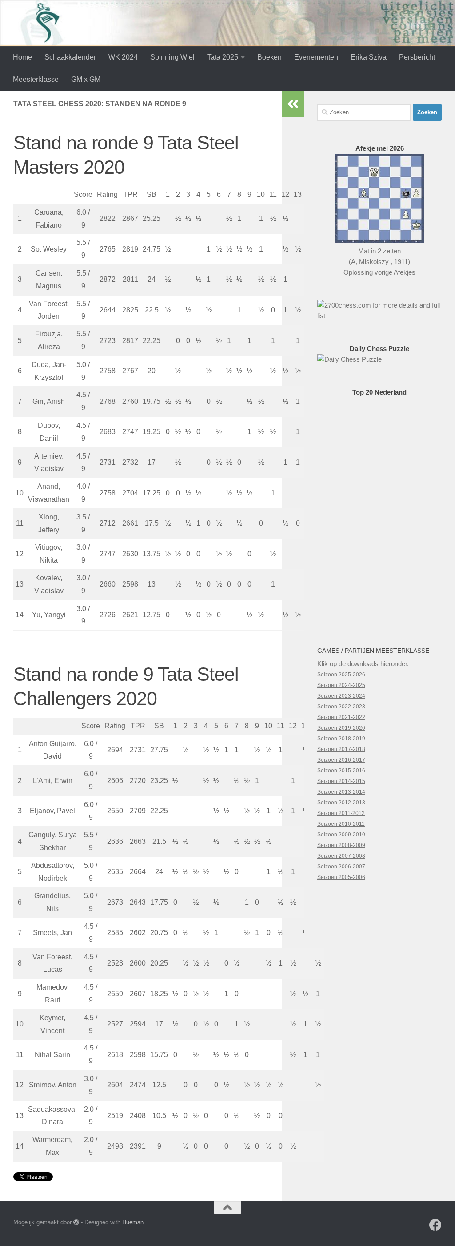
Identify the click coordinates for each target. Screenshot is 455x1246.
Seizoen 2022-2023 (341, 706)
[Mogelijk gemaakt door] (76, 1222)
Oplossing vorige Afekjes (379, 272)
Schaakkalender (70, 57)
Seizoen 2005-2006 (341, 877)
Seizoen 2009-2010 (341, 834)
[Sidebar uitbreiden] (293, 104)
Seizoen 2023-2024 (341, 696)
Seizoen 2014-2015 (341, 781)
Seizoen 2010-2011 (341, 824)
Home (22, 57)
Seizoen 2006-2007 (341, 866)
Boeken (269, 57)
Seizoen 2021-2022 (341, 717)
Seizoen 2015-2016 (341, 770)
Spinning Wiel (172, 57)
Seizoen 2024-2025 (341, 685)
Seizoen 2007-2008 (341, 856)
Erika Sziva (369, 57)
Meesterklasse (36, 79)
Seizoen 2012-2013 (341, 802)
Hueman (133, 1222)
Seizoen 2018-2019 (341, 738)
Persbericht (417, 57)
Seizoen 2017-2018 (341, 749)
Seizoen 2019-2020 (341, 728)
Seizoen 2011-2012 (341, 813)
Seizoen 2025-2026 (341, 674)
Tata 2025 (222, 57)
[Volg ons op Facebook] (435, 1225)
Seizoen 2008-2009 (341, 845)
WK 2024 (123, 57)
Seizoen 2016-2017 (341, 760)
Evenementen (316, 57)
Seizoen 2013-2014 (341, 792)
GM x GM (85, 79)
